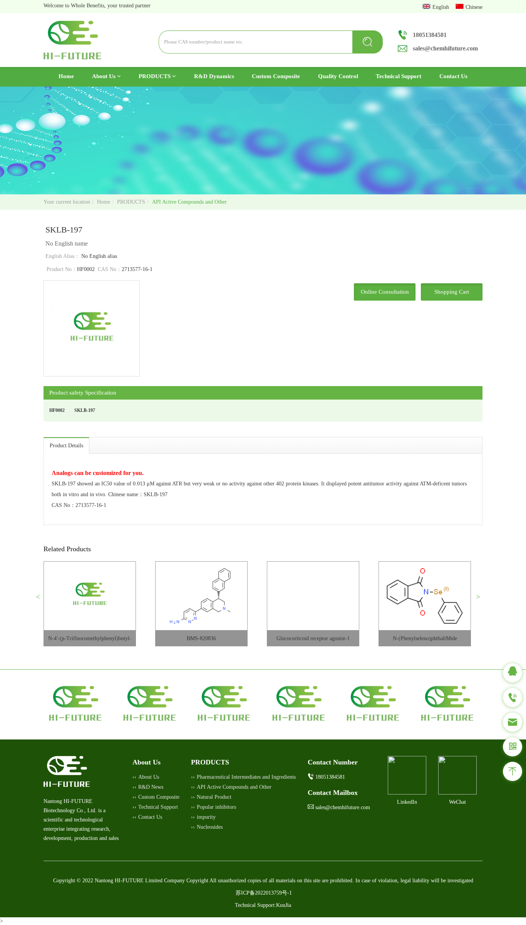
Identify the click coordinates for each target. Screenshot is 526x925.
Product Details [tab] (66, 445)
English (441, 7)
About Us (104, 76)
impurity (206, 817)
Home (71, 76)
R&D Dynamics (214, 76)
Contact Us (453, 76)
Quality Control (338, 76)
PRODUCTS (155, 76)
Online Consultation (385, 292)
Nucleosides (210, 827)
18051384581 (430, 35)
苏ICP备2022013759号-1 (264, 893)
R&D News (150, 787)
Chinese (474, 7)
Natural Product (214, 797)
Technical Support (398, 76)
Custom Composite (276, 76)
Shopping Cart (451, 292)
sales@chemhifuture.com (445, 48)
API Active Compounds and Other (189, 202)
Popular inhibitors (216, 807)
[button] (41, 599)
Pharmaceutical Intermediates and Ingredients (246, 777)
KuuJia (283, 905)
